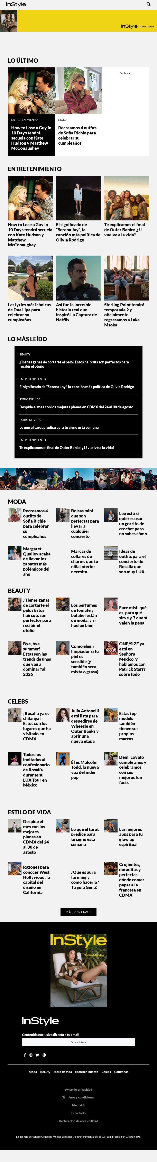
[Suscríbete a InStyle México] (78, 21)
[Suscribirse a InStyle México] (78, 970)
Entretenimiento (24, 119)
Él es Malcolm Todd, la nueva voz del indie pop (85, 770)
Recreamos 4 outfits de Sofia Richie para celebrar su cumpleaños (77, 135)
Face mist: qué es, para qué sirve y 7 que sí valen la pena (133, 615)
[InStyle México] (16, 4)
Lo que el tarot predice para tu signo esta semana (59, 427)
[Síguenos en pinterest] (44, 1055)
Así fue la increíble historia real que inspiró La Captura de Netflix (76, 312)
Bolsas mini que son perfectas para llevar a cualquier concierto (85, 523)
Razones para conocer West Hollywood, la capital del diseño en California (36, 880)
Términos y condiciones (78, 1097)
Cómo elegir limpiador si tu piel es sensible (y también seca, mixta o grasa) (85, 659)
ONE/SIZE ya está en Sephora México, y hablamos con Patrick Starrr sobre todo (132, 659)
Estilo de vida (30, 399)
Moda (62, 119)
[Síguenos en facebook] (25, 1055)
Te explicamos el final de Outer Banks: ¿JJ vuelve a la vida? (124, 229)
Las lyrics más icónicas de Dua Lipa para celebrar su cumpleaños (29, 312)
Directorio (78, 1113)
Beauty (24, 354)
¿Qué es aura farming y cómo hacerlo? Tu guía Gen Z (85, 880)
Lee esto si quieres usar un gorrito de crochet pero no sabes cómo (133, 523)
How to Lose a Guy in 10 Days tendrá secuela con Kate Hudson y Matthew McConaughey (31, 138)
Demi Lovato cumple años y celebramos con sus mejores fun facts (132, 770)
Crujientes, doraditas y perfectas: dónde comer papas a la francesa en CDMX (131, 879)
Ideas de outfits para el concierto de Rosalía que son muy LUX (132, 561)
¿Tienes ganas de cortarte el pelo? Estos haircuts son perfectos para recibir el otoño (37, 615)
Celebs (18, 701)
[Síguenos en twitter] (37, 1055)
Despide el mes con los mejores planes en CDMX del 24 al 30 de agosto (76, 407)
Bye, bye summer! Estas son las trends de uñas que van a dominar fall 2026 (37, 659)
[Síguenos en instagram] (30, 1055)
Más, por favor (78, 912)
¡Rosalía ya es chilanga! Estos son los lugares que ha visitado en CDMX (37, 726)
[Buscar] (149, 4)
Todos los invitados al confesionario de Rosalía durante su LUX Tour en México (36, 769)
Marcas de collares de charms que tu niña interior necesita (84, 561)
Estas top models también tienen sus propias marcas (128, 726)
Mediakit (78, 1105)
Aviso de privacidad (78, 1089)
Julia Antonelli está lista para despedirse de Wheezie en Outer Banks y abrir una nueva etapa (85, 726)
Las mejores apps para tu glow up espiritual (131, 837)
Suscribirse (78, 1042)
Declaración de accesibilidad (78, 1121)
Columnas (121, 1072)
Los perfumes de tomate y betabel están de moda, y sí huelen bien (84, 615)
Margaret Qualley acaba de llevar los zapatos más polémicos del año (36, 561)
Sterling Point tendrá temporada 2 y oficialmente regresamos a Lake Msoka (124, 314)
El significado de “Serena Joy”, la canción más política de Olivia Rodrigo (78, 232)
